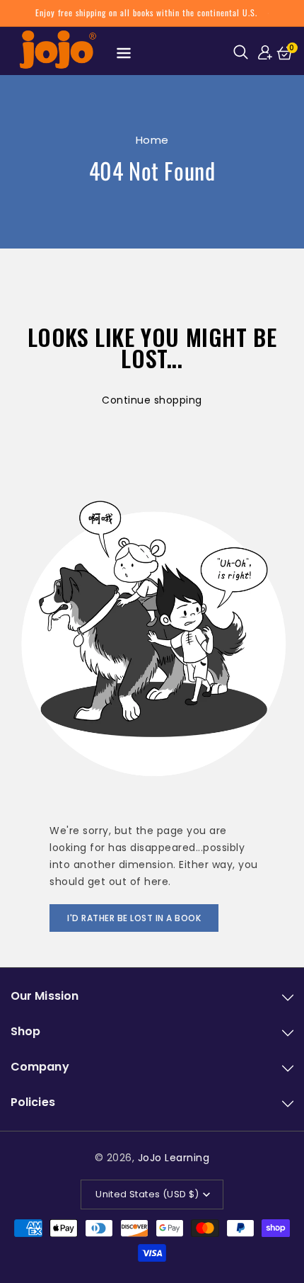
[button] (243, 51)
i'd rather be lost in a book (134, 918)
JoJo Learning (174, 1158)
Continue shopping (152, 400)
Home (152, 139)
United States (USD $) (147, 1194)
